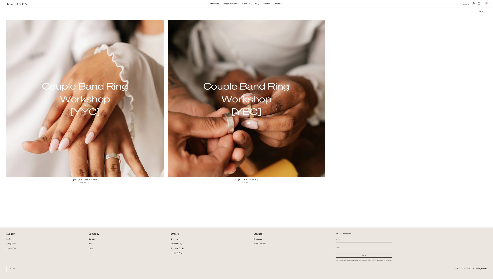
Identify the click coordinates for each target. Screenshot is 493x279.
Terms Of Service (177, 248)
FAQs (8, 239)
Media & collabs (259, 243)
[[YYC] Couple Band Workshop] (85, 98)
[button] (266, 4)
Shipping (174, 239)
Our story (92, 239)
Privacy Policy (176, 253)
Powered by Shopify (480, 269)
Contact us (257, 239)
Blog (90, 243)
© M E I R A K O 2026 (463, 269)
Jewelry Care (11, 248)
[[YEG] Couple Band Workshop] (246, 98)
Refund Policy (176, 243)
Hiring (91, 248)
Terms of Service (383, 260)
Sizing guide (11, 243)
